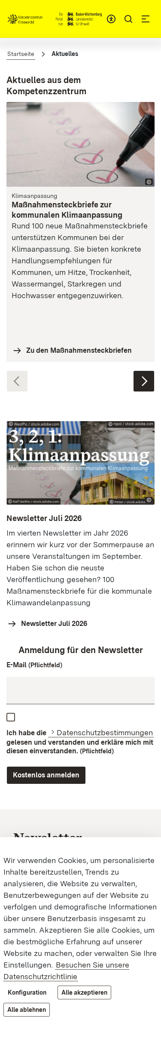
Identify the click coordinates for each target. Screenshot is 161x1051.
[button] (128, 19)
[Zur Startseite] (55, 19)
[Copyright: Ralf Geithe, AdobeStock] (149, 182)
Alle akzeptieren (84, 992)
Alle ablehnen (26, 1009)
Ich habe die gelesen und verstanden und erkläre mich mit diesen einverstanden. (79, 741)
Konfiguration (27, 992)
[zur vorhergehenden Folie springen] (17, 381)
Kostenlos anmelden (46, 775)
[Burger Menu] (145, 19)
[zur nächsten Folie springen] (144, 381)
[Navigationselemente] (80, 377)
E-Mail (34, 665)
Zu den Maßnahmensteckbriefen (79, 350)
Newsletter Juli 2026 (54, 624)
